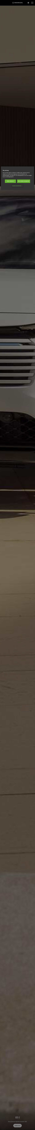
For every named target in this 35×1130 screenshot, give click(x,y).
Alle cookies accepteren (23, 181)
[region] (17, 178)
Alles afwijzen (10, 181)
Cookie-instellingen (16, 185)
